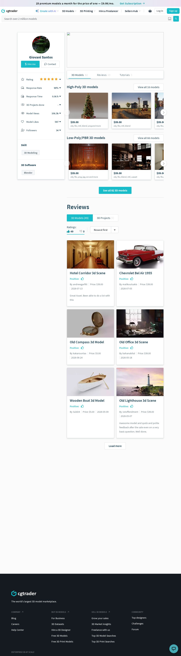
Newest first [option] (100, 229)
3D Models (80, 218)
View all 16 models (148, 87)
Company (15, 612)
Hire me (31, 64)
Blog (13, 618)
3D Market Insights (101, 624)
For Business (58, 618)
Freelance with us (101, 629)
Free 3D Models (59, 635)
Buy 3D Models (58, 612)
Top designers (139, 617)
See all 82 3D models (115, 190)
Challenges (137, 623)
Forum (135, 629)
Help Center (17, 629)
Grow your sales (100, 618)
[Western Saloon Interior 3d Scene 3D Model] (131, 162)
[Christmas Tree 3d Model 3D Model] (88, 111)
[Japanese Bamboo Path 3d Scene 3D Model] (88, 162)
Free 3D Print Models (62, 641)
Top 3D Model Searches (104, 635)
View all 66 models (148, 138)
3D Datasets (57, 624)
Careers (15, 624)
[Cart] (150, 11)
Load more (115, 446)
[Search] (176, 19)
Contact (52, 64)
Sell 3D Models (99, 612)
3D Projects (105, 218)
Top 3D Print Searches (103, 641)
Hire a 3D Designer (61, 629)
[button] (170, 19)
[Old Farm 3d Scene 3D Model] (131, 111)
